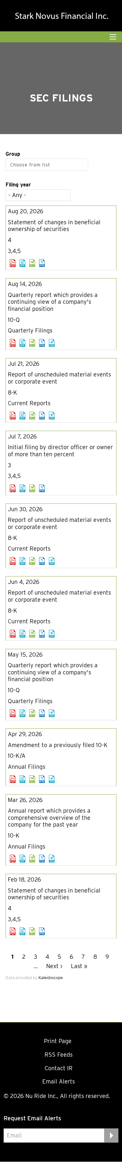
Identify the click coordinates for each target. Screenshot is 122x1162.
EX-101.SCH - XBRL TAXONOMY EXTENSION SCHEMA (52, 343)
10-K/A (16, 755)
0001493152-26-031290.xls (32, 561)
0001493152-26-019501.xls (32, 779)
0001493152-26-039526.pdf (13, 263)
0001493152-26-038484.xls (32, 343)
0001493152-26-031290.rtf (22, 561)
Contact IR (59, 1068)
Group (13, 154)
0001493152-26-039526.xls (32, 263)
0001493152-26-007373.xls (32, 931)
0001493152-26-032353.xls (32, 488)
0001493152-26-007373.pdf (13, 931)
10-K (14, 835)
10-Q (14, 319)
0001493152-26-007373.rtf (22, 931)
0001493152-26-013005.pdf (13, 858)
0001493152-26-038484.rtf (22, 343)
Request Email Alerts (32, 1118)
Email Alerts (58, 1081)
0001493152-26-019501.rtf (22, 779)
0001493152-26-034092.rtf (22, 415)
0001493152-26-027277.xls (32, 634)
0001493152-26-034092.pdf (13, 415)
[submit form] (111, 1135)
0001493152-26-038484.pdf (13, 343)
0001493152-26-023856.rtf (22, 713)
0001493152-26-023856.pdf (13, 713)
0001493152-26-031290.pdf (13, 561)
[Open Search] (113, 36)
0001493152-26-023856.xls (32, 713)
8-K (12, 392)
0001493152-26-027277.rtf (22, 634)
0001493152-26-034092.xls (32, 415)
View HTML (42, 263)
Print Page (58, 1041)
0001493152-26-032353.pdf (13, 488)
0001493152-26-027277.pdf (13, 634)
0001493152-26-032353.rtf (22, 488)
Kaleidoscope (50, 977)
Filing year (18, 185)
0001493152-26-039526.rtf (22, 263)
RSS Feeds (59, 1054)
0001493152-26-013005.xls (32, 858)
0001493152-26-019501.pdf (13, 779)
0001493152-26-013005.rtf (22, 858)
